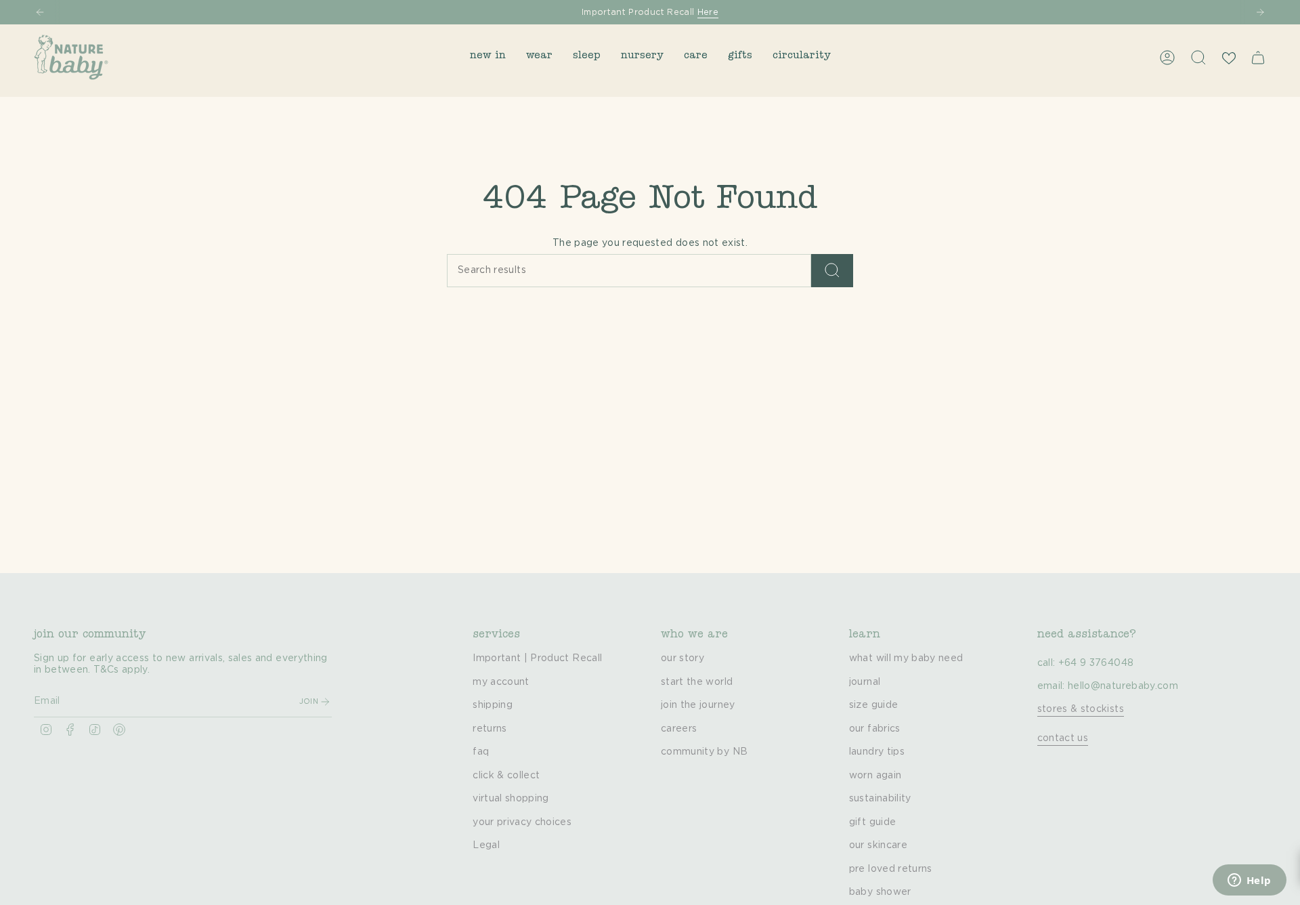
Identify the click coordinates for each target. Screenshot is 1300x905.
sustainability (880, 798)
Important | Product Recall (537, 658)
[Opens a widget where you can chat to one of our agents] (1249, 881)
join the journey (698, 705)
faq (481, 752)
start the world (697, 682)
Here (707, 12)
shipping (493, 705)
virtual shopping (511, 798)
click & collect (506, 775)
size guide (873, 705)
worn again (875, 775)
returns (489, 729)
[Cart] (1258, 57)
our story (682, 658)
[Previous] (40, 12)
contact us (1063, 738)
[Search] (832, 270)
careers (679, 729)
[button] (488, 57)
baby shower (880, 892)
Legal (486, 845)
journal (864, 682)
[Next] (1260, 12)
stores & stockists (1080, 709)
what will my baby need (906, 658)
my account (501, 682)
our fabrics (875, 729)
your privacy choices (522, 822)
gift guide (872, 822)
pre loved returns (890, 869)
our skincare (878, 845)
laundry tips (877, 752)
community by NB (704, 752)
